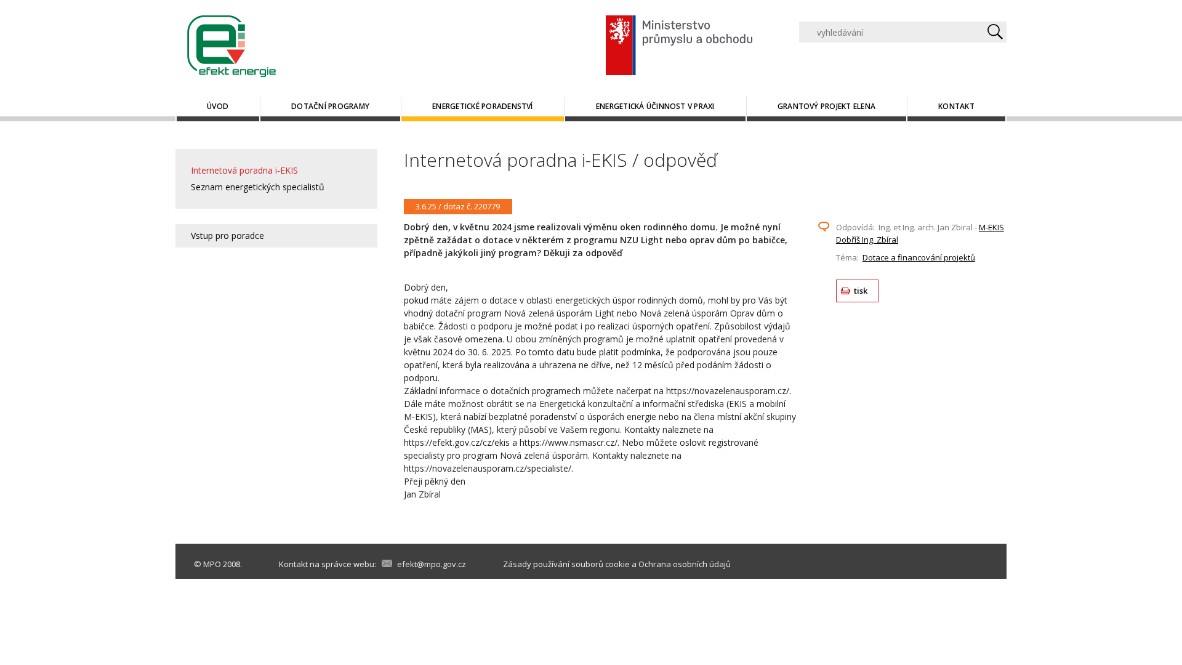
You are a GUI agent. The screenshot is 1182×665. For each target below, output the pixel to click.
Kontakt (956, 106)
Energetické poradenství (482, 106)
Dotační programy (330, 106)
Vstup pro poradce (227, 235)
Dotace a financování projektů (918, 257)
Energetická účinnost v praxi (655, 106)
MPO (212, 564)
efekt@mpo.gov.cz (431, 564)
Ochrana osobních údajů (684, 564)
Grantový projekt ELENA (826, 106)
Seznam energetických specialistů (257, 187)
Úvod (217, 106)
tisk (861, 290)
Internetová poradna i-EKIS (244, 170)
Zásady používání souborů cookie (566, 564)
